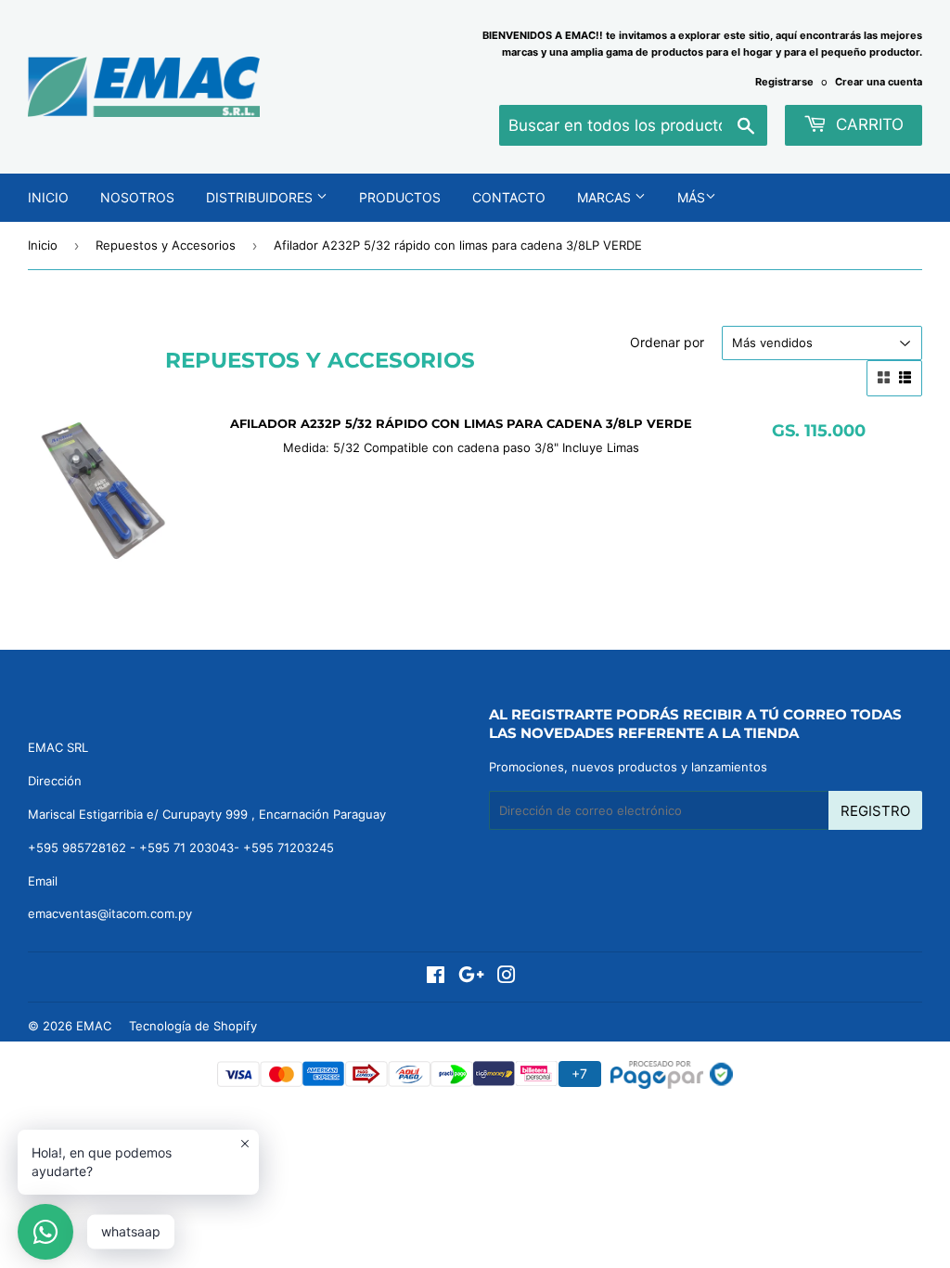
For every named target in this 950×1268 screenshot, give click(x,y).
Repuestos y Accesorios (166, 245)
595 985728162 (81, 847)
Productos (400, 197)
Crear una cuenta (878, 81)
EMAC (93, 1025)
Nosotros (137, 197)
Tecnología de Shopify (193, 1025)
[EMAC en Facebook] (435, 977)
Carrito (867, 124)
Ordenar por (667, 342)
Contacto (509, 197)
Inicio (48, 197)
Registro (875, 811)
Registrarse (784, 81)
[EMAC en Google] (471, 977)
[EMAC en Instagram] (506, 977)
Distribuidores (261, 197)
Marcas (606, 197)
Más (691, 197)
